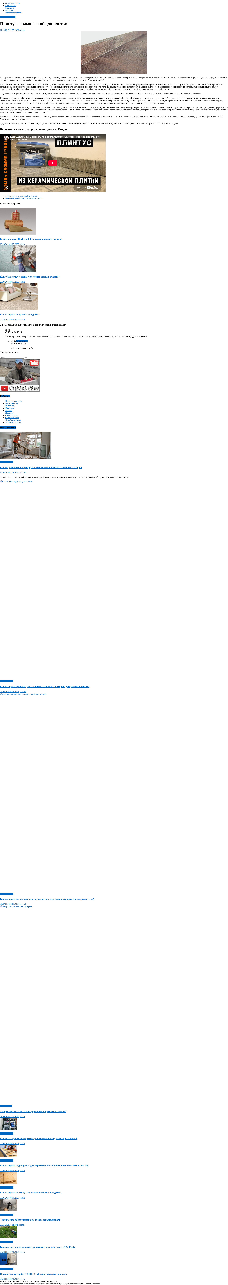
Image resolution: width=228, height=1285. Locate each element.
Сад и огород (11, 415)
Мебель (8, 410)
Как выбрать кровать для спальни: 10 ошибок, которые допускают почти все (44, 686)
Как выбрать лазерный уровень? (21, 196)
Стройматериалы (7, 17)
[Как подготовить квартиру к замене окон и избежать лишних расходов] (25, 458)
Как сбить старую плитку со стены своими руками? (30, 276)
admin (22, 30)
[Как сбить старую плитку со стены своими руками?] (18, 272)
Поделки (9, 413)
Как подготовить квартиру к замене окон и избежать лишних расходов (41, 467)
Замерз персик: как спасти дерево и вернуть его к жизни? (33, 1111)
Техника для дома (13, 422)
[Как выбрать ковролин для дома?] (19, 309)
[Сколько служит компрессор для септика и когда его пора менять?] (8, 1129)
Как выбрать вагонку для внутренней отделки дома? (30, 1192)
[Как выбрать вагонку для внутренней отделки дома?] (8, 1183)
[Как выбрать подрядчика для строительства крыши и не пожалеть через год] (8, 1156)
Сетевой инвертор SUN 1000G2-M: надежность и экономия (33, 1274)
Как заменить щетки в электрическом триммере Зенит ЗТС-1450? (37, 1246)
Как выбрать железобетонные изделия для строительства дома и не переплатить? (47, 898)
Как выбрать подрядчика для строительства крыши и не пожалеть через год (44, 1165)
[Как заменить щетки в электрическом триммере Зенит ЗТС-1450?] (8, 1237)
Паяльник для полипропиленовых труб (24, 198)
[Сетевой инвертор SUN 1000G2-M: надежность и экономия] (8, 1264)
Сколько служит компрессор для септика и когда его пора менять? (38, 1138)
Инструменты (11, 403)
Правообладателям (13, 13)
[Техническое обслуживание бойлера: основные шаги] (8, 1210)
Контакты (9, 8)
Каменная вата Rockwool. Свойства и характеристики (31, 239)
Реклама (9, 10)
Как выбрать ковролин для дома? (19, 314)
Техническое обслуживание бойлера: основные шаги (30, 1219)
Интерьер (9, 406)
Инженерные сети (13, 401)
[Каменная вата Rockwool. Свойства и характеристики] (18, 234)
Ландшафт (10, 408)
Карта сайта (10, 5)
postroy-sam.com (12, 3)
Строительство (12, 418)
